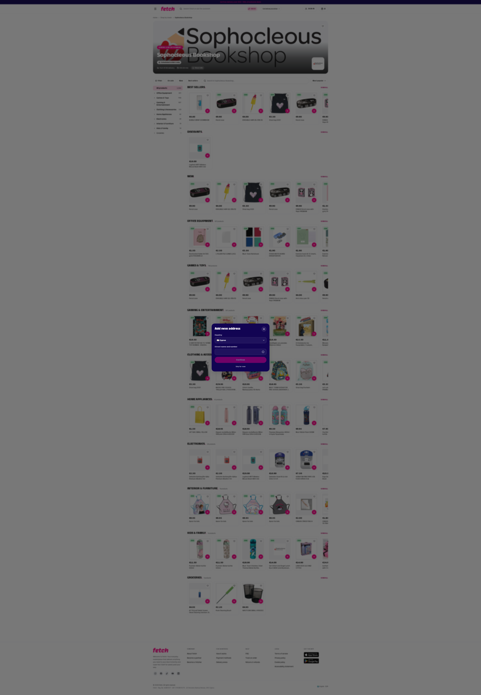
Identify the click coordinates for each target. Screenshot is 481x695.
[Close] (263, 329)
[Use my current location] (263, 352)
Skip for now (240, 367)
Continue (240, 360)
